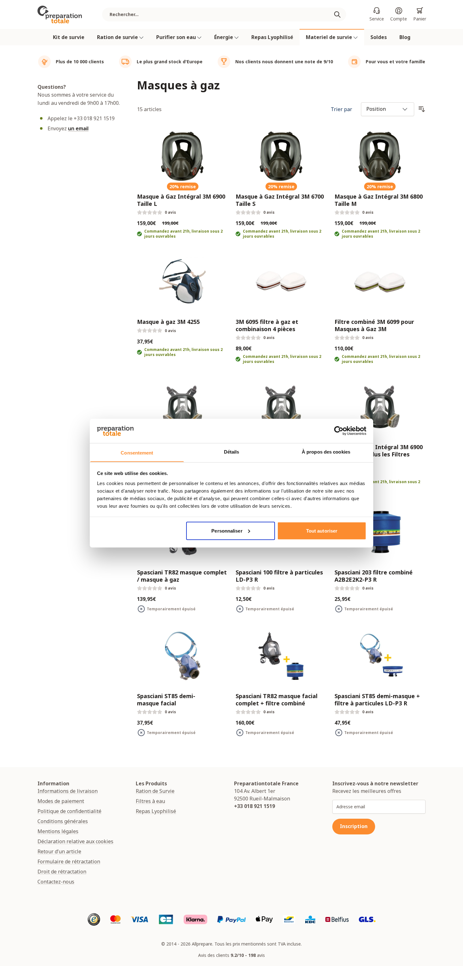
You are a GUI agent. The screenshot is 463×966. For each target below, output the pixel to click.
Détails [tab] (231, 451)
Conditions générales (62, 821)
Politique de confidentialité (69, 811)
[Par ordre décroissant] (422, 109)
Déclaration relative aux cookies (75, 841)
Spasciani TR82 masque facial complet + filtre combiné (276, 699)
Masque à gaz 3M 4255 (168, 321)
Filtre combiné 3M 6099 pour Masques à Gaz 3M (374, 325)
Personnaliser (226, 530)
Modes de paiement (60, 801)
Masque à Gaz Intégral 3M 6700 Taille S (280, 200)
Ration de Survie (155, 791)
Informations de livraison (67, 791)
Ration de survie (118, 37)
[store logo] (59, 14)
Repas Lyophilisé (272, 37)
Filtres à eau (150, 801)
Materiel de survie (329, 37)
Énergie (224, 37)
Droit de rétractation (61, 871)
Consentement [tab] (137, 452)
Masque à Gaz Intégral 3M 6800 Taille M (378, 200)
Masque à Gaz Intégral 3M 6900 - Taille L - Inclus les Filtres (378, 450)
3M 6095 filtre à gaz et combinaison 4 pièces (267, 325)
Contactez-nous (55, 881)
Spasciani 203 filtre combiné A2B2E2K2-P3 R (373, 576)
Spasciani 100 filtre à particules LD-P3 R (279, 576)
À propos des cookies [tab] (326, 451)
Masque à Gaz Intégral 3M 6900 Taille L (181, 200)
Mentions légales (57, 831)
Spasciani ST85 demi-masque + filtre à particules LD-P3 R (377, 699)
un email (78, 128)
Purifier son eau (176, 37)
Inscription (354, 826)
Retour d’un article (59, 851)
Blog (404, 37)
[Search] (340, 14)
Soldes (378, 37)
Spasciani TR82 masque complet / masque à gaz (182, 576)
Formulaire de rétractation (68, 861)
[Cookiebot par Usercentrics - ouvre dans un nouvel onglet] (338, 430)
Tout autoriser (321, 530)
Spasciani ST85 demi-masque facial (166, 699)
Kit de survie (68, 37)
